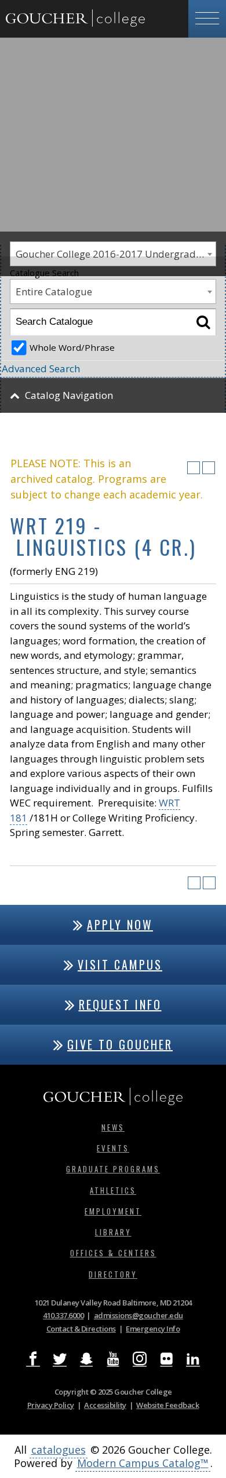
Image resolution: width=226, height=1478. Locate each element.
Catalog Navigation (69, 395)
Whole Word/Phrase (72, 347)
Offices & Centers (113, 1253)
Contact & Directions (81, 1328)
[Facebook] (33, 1359)
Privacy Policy (50, 1405)
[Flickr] (166, 1359)
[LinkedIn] (193, 1359)
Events (113, 1148)
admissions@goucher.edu (138, 1315)
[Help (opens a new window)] (208, 467)
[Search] (203, 322)
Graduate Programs (113, 1169)
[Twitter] (60, 1359)
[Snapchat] (86, 1359)
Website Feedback (167, 1405)
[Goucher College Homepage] (75, 19)
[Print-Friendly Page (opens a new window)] (193, 467)
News (113, 1127)
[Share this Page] (178, 467)
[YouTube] (113, 1359)
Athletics (113, 1190)
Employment (113, 1211)
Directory (113, 1274)
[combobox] (113, 291)
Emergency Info (153, 1328)
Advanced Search (41, 368)
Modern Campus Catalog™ (143, 1463)
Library (113, 1232)
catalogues (58, 1450)
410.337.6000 (63, 1315)
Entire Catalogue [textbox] (54, 291)
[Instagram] (139, 1359)
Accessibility (105, 1405)
